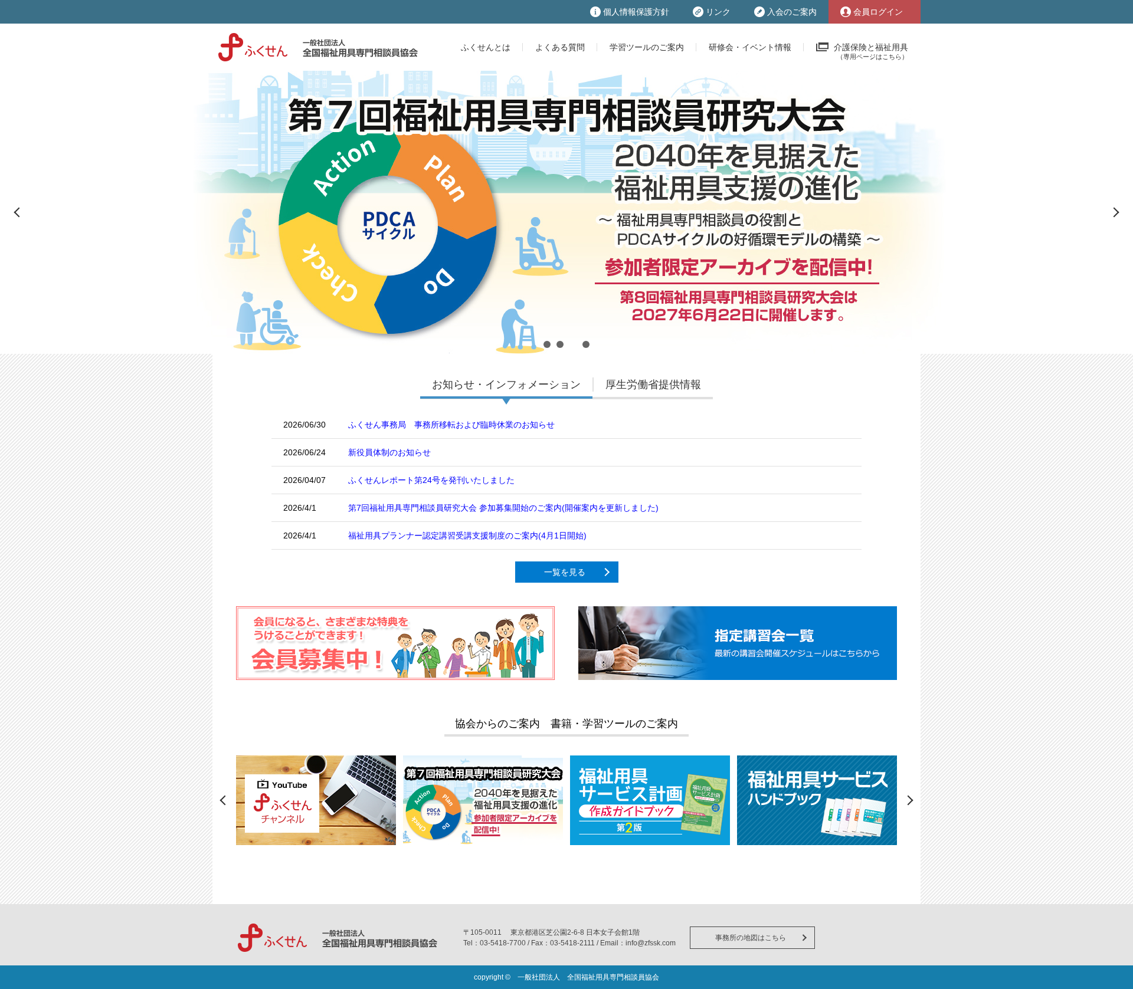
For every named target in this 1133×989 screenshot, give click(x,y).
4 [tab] (586, 344)
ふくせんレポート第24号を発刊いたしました (431, 480)
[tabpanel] (566, 212)
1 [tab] (547, 344)
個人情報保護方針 (636, 12)
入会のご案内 (792, 12)
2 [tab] (560, 344)
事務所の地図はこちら (750, 938)
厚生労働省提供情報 (653, 384)
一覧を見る (564, 572)
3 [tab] (573, 344)
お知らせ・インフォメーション (506, 384)
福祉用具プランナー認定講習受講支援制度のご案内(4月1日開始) (467, 535)
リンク (718, 12)
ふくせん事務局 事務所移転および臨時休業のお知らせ (451, 424)
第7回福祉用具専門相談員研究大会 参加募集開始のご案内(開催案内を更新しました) (503, 507)
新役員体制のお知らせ (389, 452)
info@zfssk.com (651, 943)
